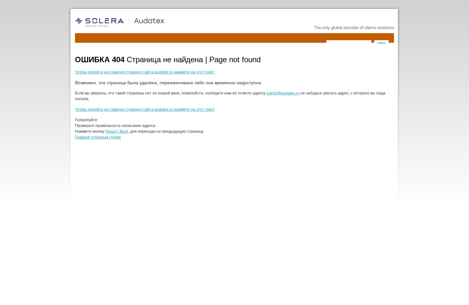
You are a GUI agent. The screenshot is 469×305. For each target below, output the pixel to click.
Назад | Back (116, 131)
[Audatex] (139, 22)
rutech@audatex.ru (283, 93)
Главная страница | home (98, 137)
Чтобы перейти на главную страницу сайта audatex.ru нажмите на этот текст (145, 72)
